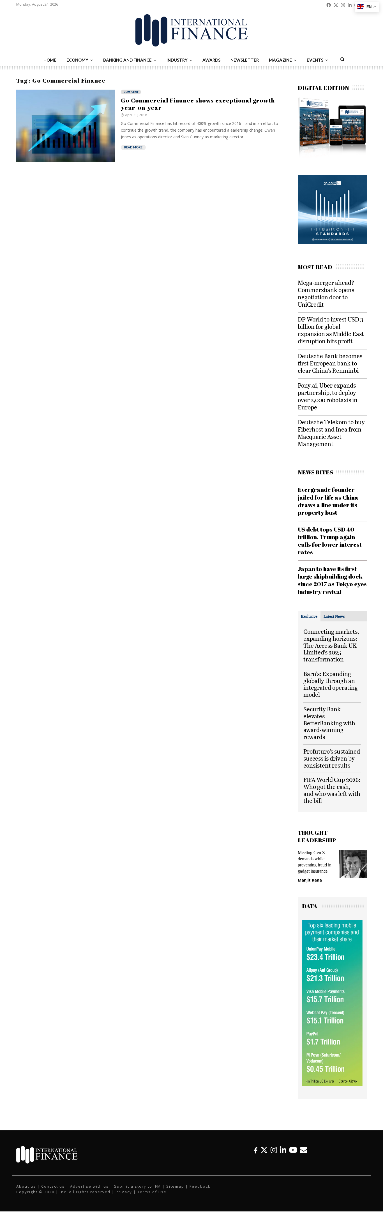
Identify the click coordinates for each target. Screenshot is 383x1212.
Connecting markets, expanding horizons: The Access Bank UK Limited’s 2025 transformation (331, 645)
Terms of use (152, 1191)
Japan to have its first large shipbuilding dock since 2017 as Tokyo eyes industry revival (332, 580)
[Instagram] (274, 1150)
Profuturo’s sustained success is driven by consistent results (331, 758)
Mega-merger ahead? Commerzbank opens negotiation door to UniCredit (326, 293)
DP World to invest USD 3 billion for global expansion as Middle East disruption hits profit (331, 330)
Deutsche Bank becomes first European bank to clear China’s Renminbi (330, 363)
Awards (211, 59)
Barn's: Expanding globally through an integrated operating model (330, 684)
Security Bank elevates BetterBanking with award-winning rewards (329, 723)
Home (49, 59)
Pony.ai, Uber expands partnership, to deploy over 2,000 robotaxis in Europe (327, 396)
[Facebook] (256, 1150)
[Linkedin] (283, 1150)
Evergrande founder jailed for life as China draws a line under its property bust (328, 501)
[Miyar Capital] (312, 242)
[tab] (309, 616)
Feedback (200, 1186)
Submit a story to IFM (137, 1186)
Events (315, 59)
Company (131, 92)
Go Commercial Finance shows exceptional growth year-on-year (198, 103)
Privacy (124, 1191)
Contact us (53, 1186)
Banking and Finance (127, 59)
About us (26, 1186)
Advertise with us (89, 1186)
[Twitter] (264, 1150)
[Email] (303, 1150)
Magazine (280, 59)
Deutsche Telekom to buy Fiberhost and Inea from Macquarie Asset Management (331, 433)
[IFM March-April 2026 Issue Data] (332, 1084)
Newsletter (244, 59)
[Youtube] (293, 1150)
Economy (77, 59)
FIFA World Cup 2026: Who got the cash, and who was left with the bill (331, 789)
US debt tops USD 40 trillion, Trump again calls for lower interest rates (330, 540)
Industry (177, 59)
